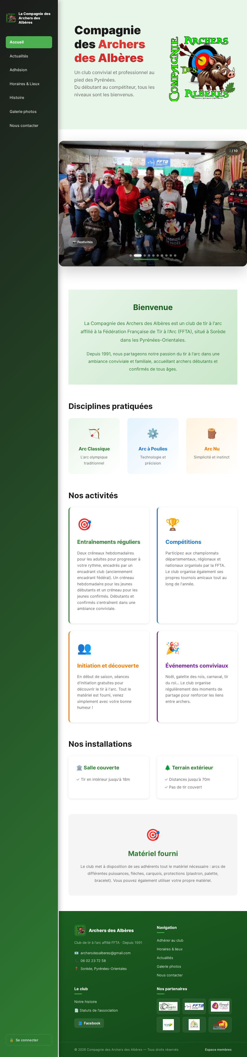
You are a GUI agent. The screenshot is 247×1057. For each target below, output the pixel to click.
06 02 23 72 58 (90, 992)
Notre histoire (85, 1033)
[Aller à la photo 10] (175, 287)
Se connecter (23, 1040)
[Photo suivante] (235, 219)
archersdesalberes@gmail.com (102, 984)
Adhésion (18, 69)
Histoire (17, 97)
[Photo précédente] (71, 219)
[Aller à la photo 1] (131, 287)
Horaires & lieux (170, 980)
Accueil (17, 42)
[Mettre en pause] (153, 286)
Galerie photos (23, 111)
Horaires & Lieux (25, 83)
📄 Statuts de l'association (96, 1042)
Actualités (19, 56)
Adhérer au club (170, 971)
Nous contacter (24, 125)
